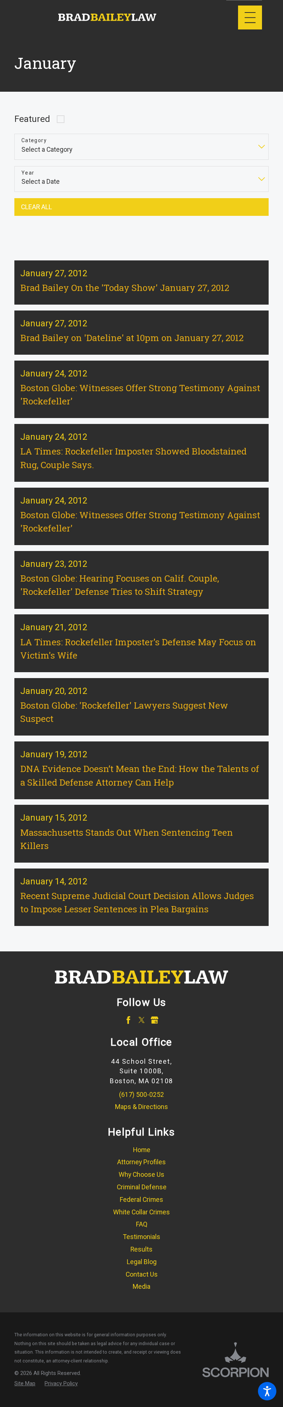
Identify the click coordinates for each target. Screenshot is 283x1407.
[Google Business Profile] (154, 1020)
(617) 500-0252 (141, 1094)
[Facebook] (128, 1020)
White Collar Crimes (141, 1212)
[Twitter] (142, 1020)
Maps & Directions (141, 1106)
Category (34, 140)
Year (28, 173)
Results (141, 1249)
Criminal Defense (142, 1187)
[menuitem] (141, 1150)
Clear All (36, 207)
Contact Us (142, 1274)
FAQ (141, 1224)
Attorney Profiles (141, 1162)
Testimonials (141, 1237)
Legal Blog (142, 1262)
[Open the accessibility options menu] (267, 1391)
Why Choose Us (141, 1174)
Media (141, 1286)
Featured (32, 119)
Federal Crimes (141, 1199)
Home (141, 1150)
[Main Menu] (250, 17)
